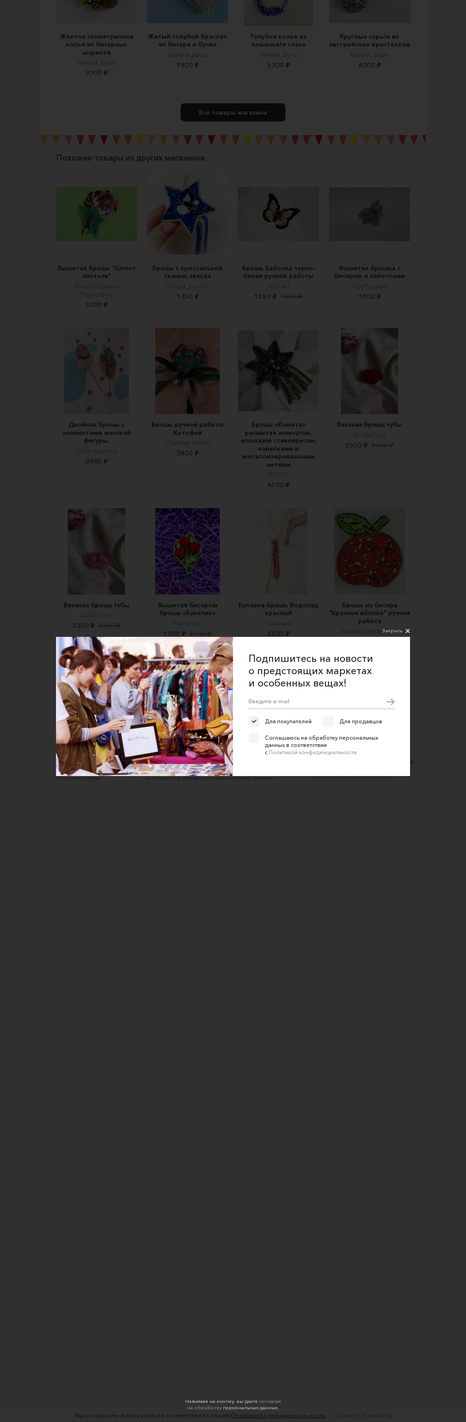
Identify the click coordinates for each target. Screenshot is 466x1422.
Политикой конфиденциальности (313, 752)
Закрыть (392, 630)
